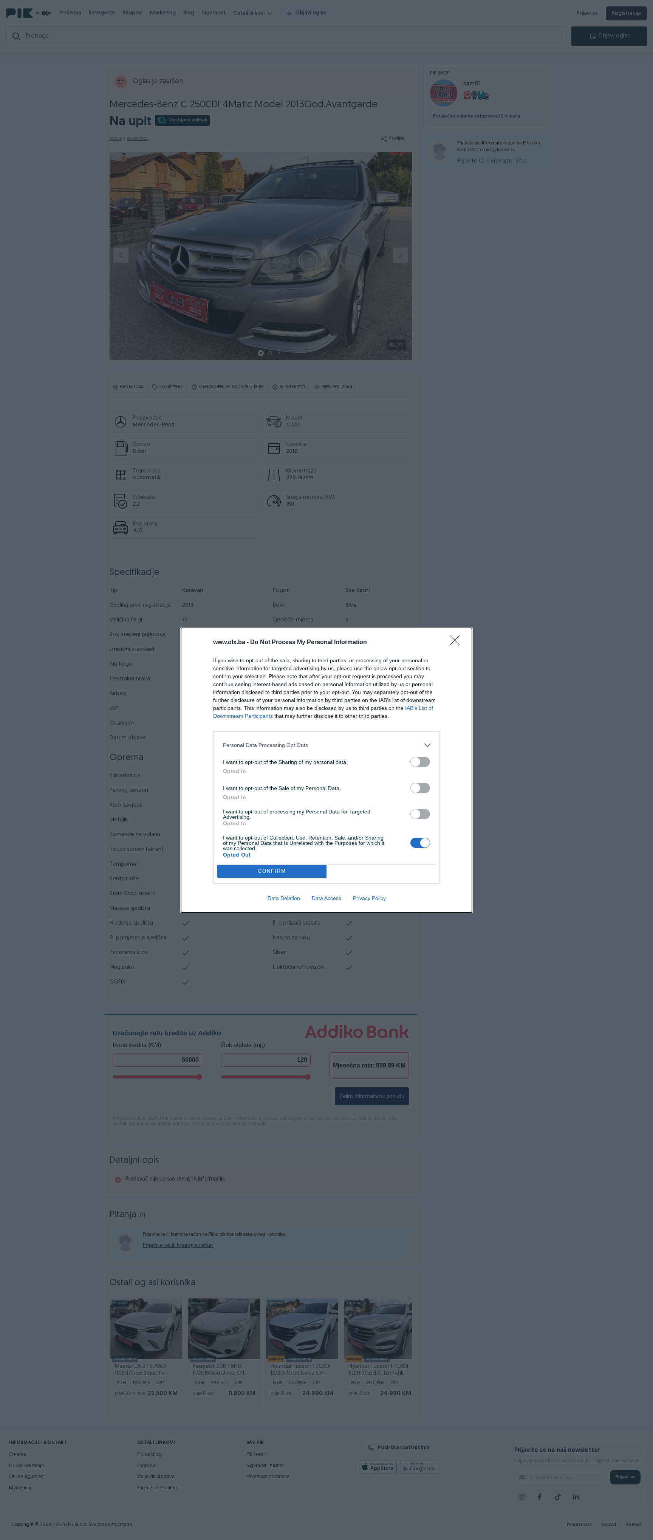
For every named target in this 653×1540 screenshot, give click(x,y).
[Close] (457, 642)
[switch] (420, 762)
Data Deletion (284, 898)
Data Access (326, 898)
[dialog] (326, 770)
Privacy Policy (369, 898)
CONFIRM (272, 871)
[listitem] (326, 745)
